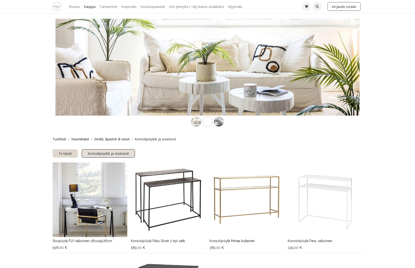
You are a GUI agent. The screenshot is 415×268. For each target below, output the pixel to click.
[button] (317, 6)
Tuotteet (59, 139)
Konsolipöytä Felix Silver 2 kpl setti (158, 241)
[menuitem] (74, 6)
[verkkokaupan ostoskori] (306, 6)
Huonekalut (80, 139)
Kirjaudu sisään (344, 6)
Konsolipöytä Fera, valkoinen (310, 241)
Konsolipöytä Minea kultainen (232, 241)
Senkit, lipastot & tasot (112, 139)
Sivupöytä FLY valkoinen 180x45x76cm (82, 241)
